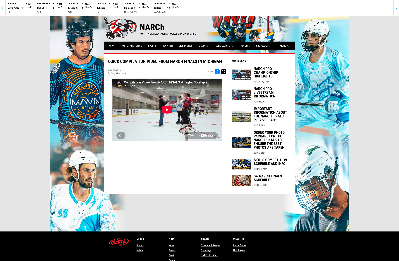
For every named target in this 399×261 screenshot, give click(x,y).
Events (172, 250)
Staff (171, 255)
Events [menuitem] (152, 45)
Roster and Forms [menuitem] (131, 45)
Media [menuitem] (204, 46)
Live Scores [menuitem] (185, 45)
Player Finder (239, 245)
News (171, 245)
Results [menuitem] (245, 45)
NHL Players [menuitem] (263, 45)
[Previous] (2, 8)
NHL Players (239, 250)
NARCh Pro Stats (209, 255)
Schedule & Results (210, 245)
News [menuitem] (112, 45)
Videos (140, 250)
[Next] (396, 8)
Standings (206, 250)
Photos (140, 245)
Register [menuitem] (168, 45)
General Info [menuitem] (225, 46)
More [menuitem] (285, 46)
